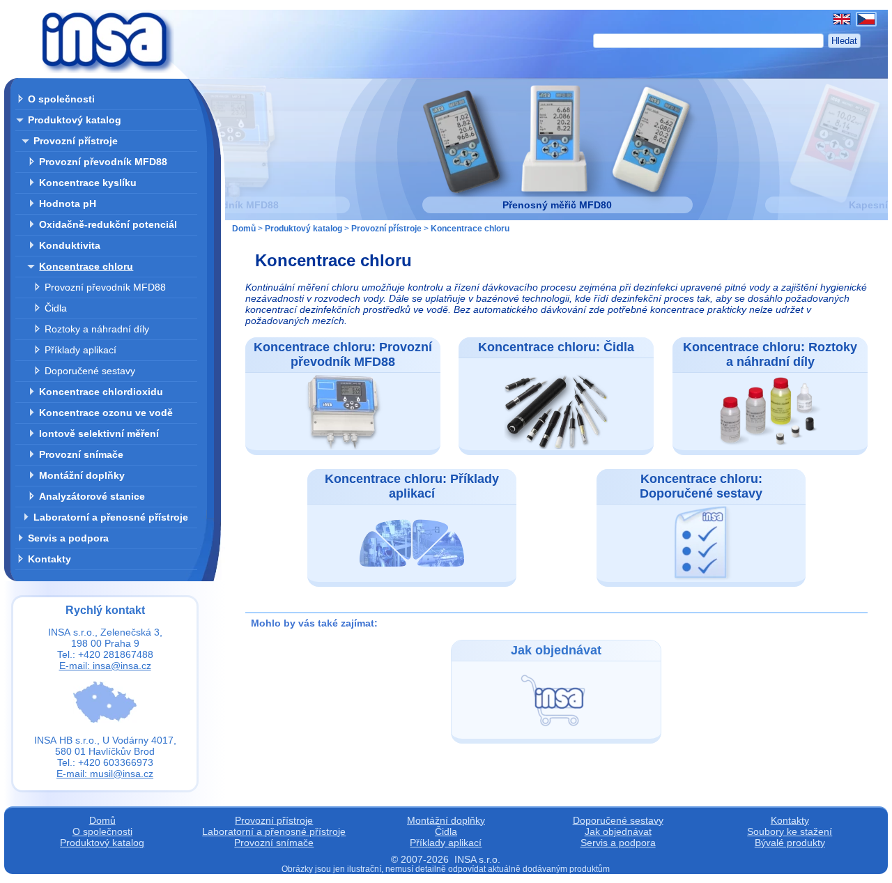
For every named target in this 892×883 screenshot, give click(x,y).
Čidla (56, 308)
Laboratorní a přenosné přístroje (110, 517)
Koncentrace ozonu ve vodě (106, 412)
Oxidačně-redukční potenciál (108, 224)
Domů (244, 228)
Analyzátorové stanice (92, 496)
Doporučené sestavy (90, 370)
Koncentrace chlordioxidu (101, 391)
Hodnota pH (67, 203)
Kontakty (49, 559)
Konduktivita (69, 245)
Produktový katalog (74, 119)
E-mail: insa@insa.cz (105, 665)
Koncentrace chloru (86, 266)
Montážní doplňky (82, 475)
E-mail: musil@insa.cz (104, 773)
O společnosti (61, 99)
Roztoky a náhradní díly (97, 329)
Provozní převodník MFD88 (103, 161)
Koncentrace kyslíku (88, 182)
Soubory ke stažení (789, 831)
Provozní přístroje (75, 140)
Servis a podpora (68, 538)
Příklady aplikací (80, 349)
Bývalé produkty (790, 842)
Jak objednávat (618, 831)
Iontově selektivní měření (99, 433)
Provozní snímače (81, 454)
